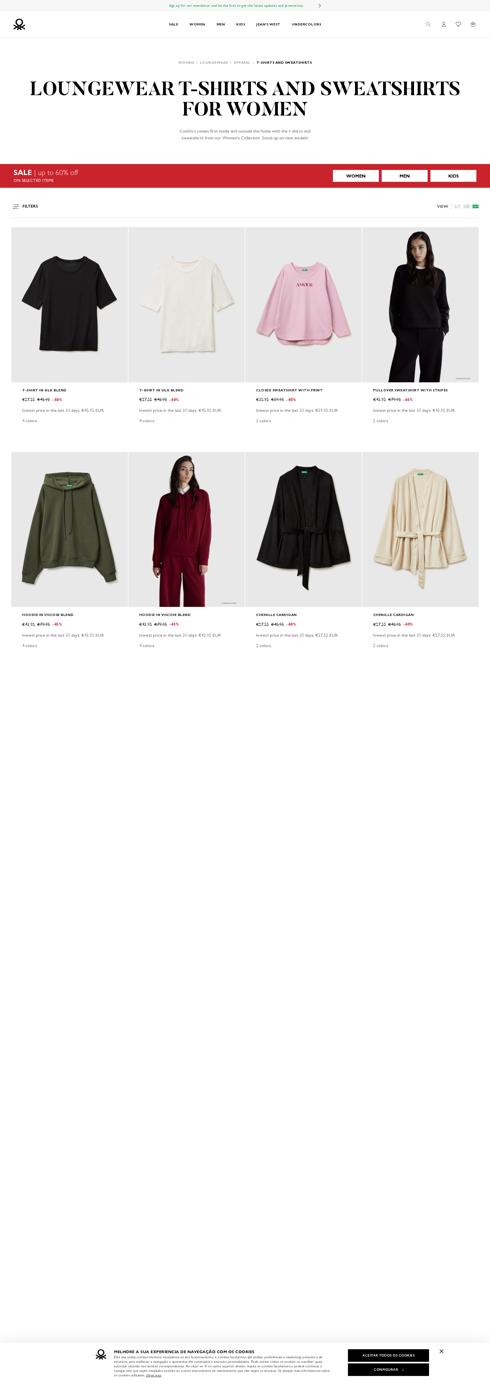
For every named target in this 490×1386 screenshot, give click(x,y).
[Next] (319, 5)
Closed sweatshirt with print (289, 390)
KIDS (240, 24)
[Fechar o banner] (441, 1351)
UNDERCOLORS (306, 24)
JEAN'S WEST (268, 24)
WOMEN (197, 24)
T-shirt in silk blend (44, 390)
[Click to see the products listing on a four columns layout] (466, 206)
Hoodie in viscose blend (48, 615)
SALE (173, 24)
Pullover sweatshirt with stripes (410, 390)
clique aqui (154, 1375)
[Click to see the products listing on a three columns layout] (475, 206)
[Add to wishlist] (20, 234)
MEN (221, 24)
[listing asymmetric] (457, 206)
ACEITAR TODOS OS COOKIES (388, 1355)
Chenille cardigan (276, 615)
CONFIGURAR (386, 1370)
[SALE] (245, 176)
